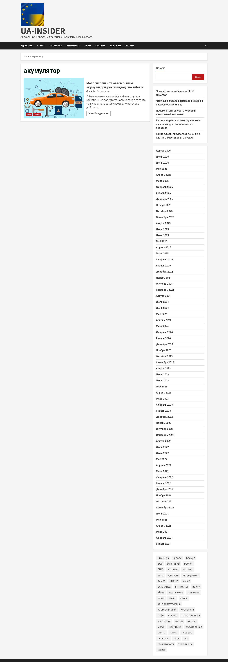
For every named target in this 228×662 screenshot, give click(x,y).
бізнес (186, 581)
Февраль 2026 (164, 187)
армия (161, 581)
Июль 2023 (162, 374)
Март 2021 (162, 531)
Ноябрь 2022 (163, 422)
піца (176, 638)
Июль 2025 (162, 229)
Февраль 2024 (164, 332)
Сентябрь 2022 (165, 435)
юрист (161, 649)
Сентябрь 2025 (165, 217)
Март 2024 (162, 326)
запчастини (176, 592)
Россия (188, 563)
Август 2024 (163, 295)
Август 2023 (163, 368)
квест (172, 598)
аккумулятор (190, 575)
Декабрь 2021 (164, 489)
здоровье (193, 592)
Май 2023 (161, 386)
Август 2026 (163, 150)
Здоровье (26, 45)
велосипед (164, 586)
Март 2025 (162, 253)
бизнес (174, 581)
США (160, 569)
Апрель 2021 (163, 525)
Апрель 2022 (163, 465)
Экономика (73, 45)
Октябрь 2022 (164, 428)
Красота (100, 45)
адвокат (173, 575)
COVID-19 (163, 558)
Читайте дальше (98, 113)
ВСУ (160, 563)
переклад (163, 638)
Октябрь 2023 (164, 356)
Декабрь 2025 (164, 199)
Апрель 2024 (163, 320)
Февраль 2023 (164, 404)
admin (92, 91)
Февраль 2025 (164, 259)
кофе (161, 615)
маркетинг (164, 621)
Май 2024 (161, 314)
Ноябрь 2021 (163, 495)
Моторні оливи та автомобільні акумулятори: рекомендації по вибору (54, 98)
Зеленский (173, 563)
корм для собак (167, 609)
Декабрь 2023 (164, 344)
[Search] (206, 46)
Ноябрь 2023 (163, 350)
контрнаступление (169, 604)
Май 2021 (161, 519)
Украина (173, 569)
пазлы (173, 632)
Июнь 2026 (162, 162)
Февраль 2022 (164, 477)
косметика (187, 609)
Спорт (41, 45)
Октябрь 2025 (164, 211)
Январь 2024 (163, 338)
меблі (161, 626)
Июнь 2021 (162, 513)
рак (185, 638)
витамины (181, 586)
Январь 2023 (163, 410)
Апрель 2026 (163, 174)
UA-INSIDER (43, 30)
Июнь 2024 (162, 307)
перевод (187, 632)
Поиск (160, 68)
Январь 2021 (163, 543)
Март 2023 (162, 398)
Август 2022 (163, 441)
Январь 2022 (163, 483)
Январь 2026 (163, 193)
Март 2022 (162, 471)
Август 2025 (163, 223)
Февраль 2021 (164, 537)
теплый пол (185, 644)
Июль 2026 (162, 156)
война (196, 586)
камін (161, 598)
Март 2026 (162, 180)
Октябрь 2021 (164, 501)
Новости (115, 45)
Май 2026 (161, 168)
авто (160, 575)
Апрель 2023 (163, 392)
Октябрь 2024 (164, 283)
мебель (191, 621)
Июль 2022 (162, 447)
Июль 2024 (162, 301)
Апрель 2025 (163, 247)
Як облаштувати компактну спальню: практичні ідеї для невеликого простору (178, 124)
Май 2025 (161, 241)
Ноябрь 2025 (163, 205)
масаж (179, 621)
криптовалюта (190, 615)
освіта (161, 632)
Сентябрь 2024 (165, 289)
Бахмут (190, 558)
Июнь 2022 (162, 453)
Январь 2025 (163, 265)
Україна (187, 569)
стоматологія (166, 644)
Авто (88, 45)
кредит (172, 615)
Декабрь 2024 (164, 271)
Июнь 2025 (162, 235)
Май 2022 (161, 459)
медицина (175, 626)
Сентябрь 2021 (165, 507)
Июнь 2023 (162, 380)
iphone (177, 558)
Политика (55, 45)
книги (183, 598)
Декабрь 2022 (164, 416)
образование (194, 626)
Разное (129, 45)
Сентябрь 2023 (165, 362)
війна (161, 592)
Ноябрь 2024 (163, 277)
